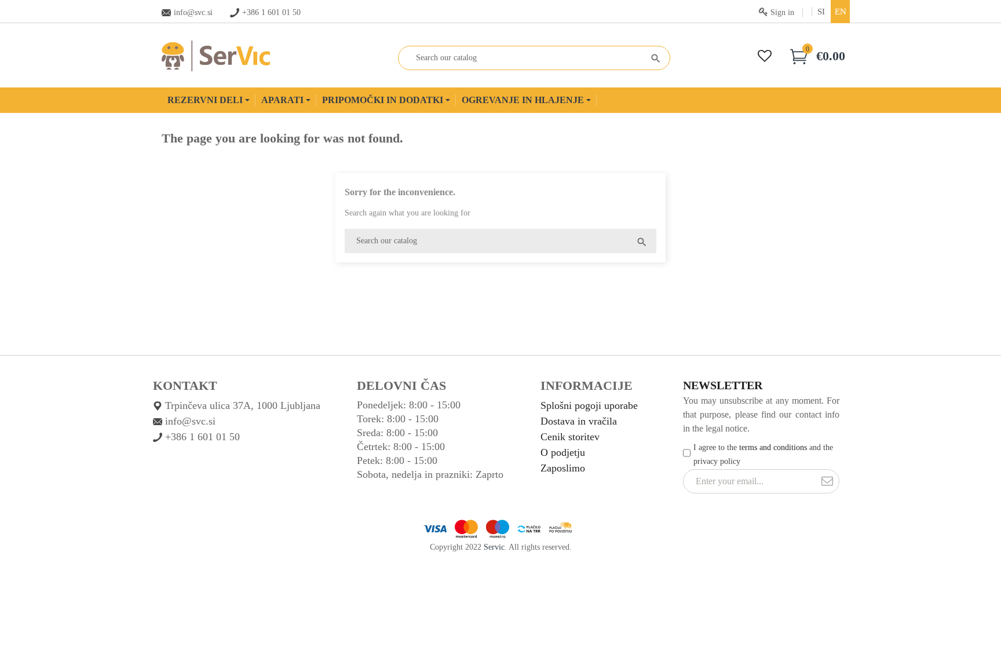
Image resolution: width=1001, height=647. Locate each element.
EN (840, 11)
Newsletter (722, 385)
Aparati (283, 100)
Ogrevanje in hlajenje (524, 100)
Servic (494, 547)
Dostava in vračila (578, 421)
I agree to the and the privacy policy (763, 454)
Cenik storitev (570, 437)
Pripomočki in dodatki (383, 100)
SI (821, 11)
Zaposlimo (562, 468)
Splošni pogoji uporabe (589, 405)
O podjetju (562, 452)
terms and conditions (773, 447)
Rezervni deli (206, 100)
